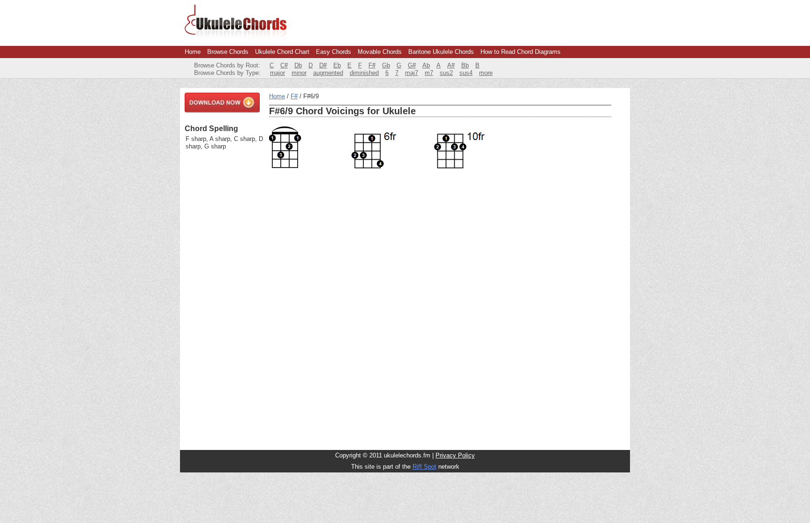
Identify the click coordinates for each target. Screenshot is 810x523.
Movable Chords (380, 51)
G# (412, 65)
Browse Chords (227, 51)
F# (371, 65)
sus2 (446, 72)
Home (193, 51)
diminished (364, 72)
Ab (426, 65)
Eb (337, 65)
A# (451, 65)
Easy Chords (333, 51)
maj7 (411, 72)
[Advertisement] (222, 300)
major (277, 72)
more (486, 72)
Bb (465, 65)
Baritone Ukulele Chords (441, 51)
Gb (386, 65)
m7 (429, 72)
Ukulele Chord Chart (282, 51)
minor (299, 72)
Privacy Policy (455, 455)
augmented (328, 72)
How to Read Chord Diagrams (520, 51)
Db (298, 65)
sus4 (465, 72)
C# (284, 65)
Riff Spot (424, 466)
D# (323, 65)
